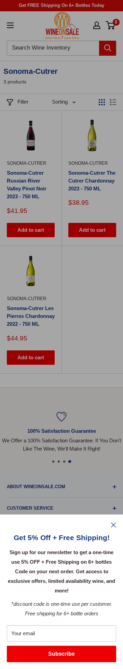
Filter (22, 102)
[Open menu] (10, 25)
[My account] (96, 25)
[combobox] (53, 48)
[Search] (107, 48)
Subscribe (61, 654)
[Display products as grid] (102, 102)
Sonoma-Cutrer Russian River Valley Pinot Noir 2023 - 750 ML (26, 185)
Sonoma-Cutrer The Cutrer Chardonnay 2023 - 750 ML (91, 181)
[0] (110, 25)
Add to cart (30, 230)
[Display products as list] (113, 102)
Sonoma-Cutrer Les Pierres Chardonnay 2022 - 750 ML (31, 316)
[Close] (113, 525)
